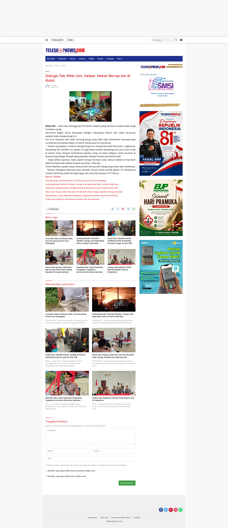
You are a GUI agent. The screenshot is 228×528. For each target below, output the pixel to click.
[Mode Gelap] (181, 40)
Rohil (47, 71)
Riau (119, 59)
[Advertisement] (79, 18)
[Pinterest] (171, 510)
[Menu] (47, 40)
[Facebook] (161, 510)
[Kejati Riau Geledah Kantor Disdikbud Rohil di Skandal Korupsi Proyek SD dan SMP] (122, 228)
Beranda (51, 59)
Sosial (100, 59)
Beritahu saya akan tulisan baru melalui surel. (67, 476)
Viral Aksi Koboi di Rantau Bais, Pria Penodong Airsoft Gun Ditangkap (75, 180)
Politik (91, 59)
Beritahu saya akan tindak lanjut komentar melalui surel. (71, 470)
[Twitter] (166, 510)
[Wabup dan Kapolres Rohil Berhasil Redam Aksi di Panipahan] (122, 257)
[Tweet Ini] (118, 209)
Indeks (70, 40)
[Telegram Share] (128, 209)
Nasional (62, 59)
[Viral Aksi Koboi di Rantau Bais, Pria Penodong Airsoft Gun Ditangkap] (59, 228)
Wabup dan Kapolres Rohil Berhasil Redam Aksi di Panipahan (72, 199)
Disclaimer (92, 517)
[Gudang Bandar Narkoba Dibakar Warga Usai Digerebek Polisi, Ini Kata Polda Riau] (90, 228)
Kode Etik (104, 517)
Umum (72, 59)
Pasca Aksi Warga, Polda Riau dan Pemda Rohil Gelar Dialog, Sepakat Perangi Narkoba (84, 192)
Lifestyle (110, 59)
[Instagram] (176, 510)
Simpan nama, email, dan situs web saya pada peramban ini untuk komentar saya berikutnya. (87, 465)
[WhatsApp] (180, 510)
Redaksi (53, 85)
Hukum (82, 59)
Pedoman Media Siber (121, 517)
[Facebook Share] (112, 209)
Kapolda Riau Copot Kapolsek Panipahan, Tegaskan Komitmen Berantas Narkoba (81, 195)
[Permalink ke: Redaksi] (47, 86)
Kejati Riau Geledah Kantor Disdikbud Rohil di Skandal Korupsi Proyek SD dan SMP (81, 188)
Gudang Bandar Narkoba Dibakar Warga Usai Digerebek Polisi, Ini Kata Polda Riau (81, 184)
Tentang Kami (57, 40)
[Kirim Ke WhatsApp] (134, 209)
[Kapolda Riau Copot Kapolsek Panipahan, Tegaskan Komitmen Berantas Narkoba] (90, 257)
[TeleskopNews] (65, 50)
